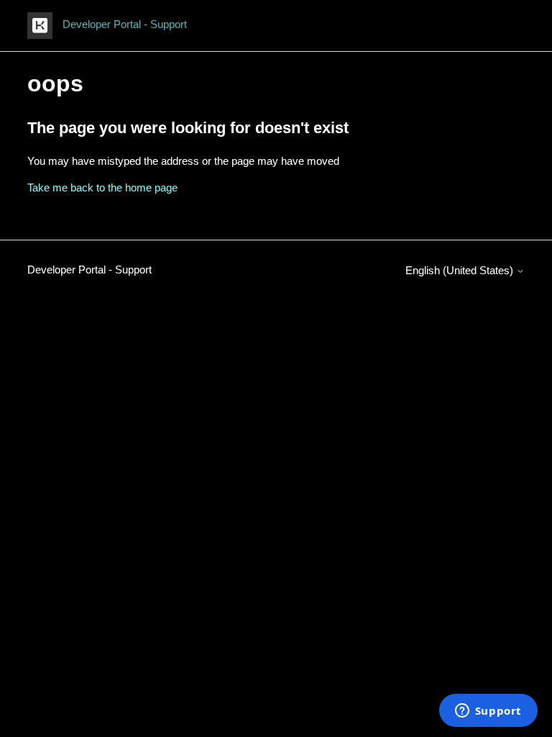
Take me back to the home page (102, 187)
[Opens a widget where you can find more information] (488, 712)
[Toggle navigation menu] (499, 25)
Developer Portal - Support (89, 269)
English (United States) (460, 270)
